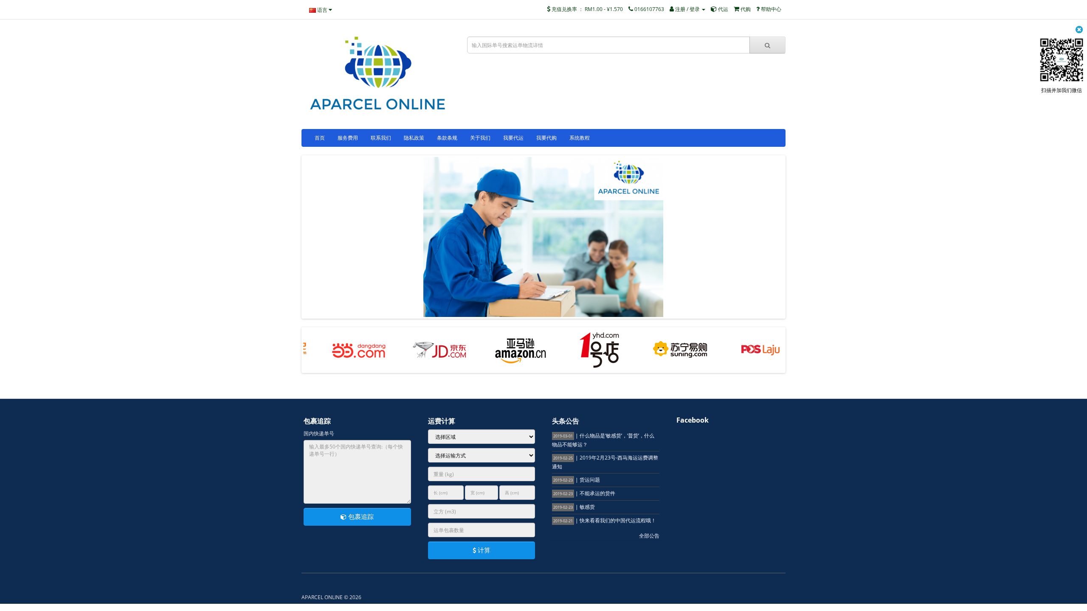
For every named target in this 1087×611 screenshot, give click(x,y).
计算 (483, 550)
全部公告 (649, 535)
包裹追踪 (360, 516)
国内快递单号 (319, 433)
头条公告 (565, 421)
